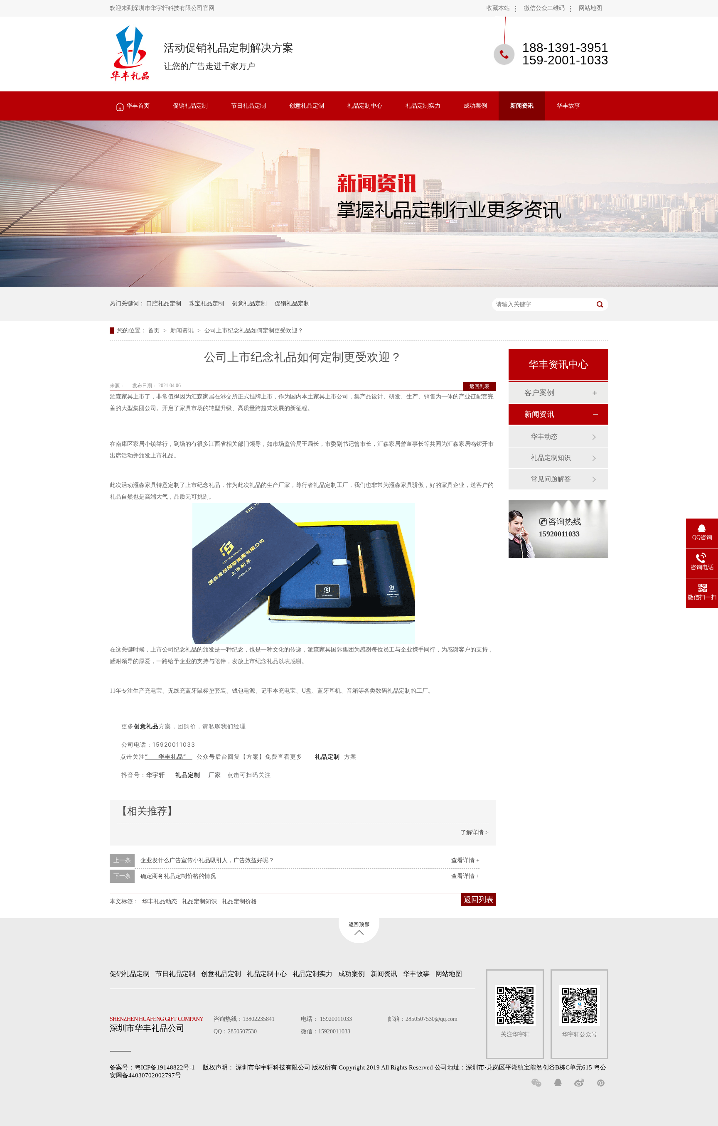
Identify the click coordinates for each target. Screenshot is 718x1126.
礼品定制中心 (364, 106)
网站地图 (590, 8)
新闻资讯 (522, 106)
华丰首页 (138, 106)
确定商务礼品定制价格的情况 (178, 876)
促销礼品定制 (190, 106)
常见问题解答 (551, 478)
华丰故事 (568, 106)
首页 (154, 330)
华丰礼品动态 (159, 901)
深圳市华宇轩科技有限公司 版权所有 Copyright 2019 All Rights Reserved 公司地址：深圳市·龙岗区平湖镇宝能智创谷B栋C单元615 (414, 1067)
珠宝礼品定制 (206, 303)
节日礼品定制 (248, 106)
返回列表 (479, 386)
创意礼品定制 (306, 106)
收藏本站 (498, 8)
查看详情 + (465, 860)
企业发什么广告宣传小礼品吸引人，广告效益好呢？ (207, 860)
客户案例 (539, 392)
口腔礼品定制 (163, 303)
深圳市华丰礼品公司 (156, 1024)
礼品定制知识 (199, 901)
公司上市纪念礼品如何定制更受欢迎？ (253, 330)
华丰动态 (544, 436)
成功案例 (475, 106)
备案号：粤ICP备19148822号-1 (152, 1067)
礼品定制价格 (239, 901)
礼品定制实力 (423, 106)
